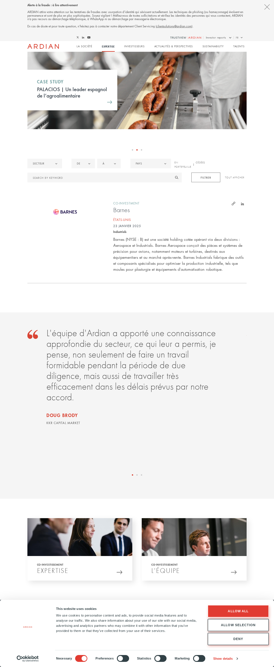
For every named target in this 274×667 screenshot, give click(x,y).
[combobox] (150, 163)
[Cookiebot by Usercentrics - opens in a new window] (27, 658)
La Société (84, 46)
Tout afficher (234, 177)
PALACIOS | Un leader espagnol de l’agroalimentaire (72, 92)
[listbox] (44, 163)
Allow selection (238, 625)
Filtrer (206, 177)
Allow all (238, 611)
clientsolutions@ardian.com (174, 26)
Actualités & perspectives (173, 46)
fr (237, 37)
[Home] (43, 46)
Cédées (200, 162)
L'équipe (165, 570)
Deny (238, 639)
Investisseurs (134, 46)
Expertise (108, 46)
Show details (223, 658)
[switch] (123, 658)
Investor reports (216, 37)
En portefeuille (182, 165)
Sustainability (213, 46)
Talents (239, 46)
